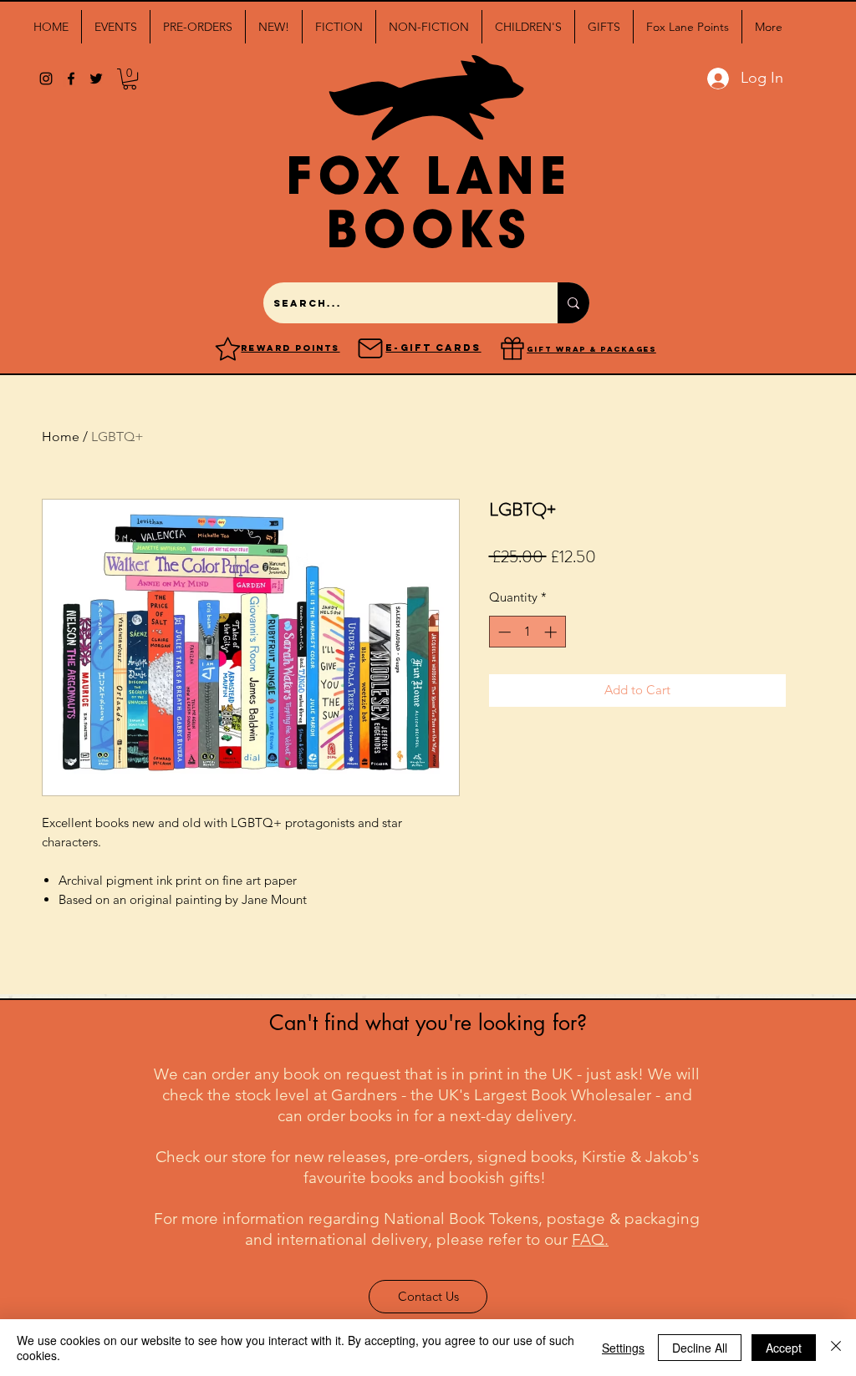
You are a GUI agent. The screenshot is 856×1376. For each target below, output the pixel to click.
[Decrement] (503, 632)
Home (60, 436)
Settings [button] (623, 1347)
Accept (784, 1347)
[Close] (836, 1348)
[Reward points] (228, 348)
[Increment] (552, 632)
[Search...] (573, 302)
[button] (116, 26)
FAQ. (590, 1239)
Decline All (699, 1347)
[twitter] (96, 78)
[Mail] (370, 348)
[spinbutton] (527, 632)
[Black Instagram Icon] (46, 78)
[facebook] (71, 78)
